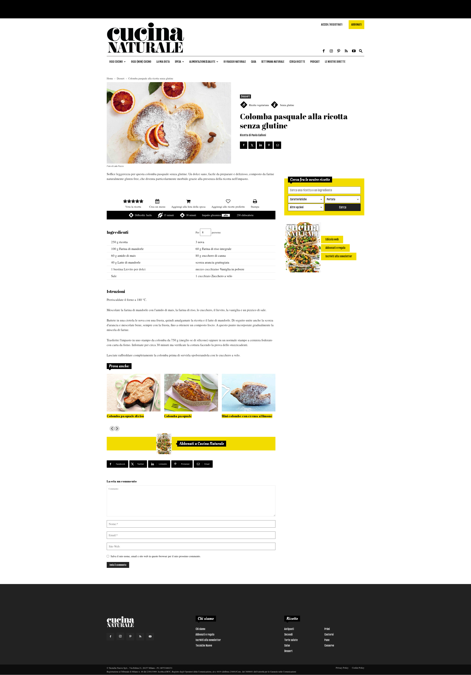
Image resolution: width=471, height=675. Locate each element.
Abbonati (356, 24)
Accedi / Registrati (331, 24)
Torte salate (291, 640)
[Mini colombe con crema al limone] (248, 392)
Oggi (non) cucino (141, 61)
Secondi (288, 634)
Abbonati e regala (205, 634)
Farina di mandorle (131, 249)
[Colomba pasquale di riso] (133, 392)
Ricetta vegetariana (259, 105)
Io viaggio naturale (235, 61)
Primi (327, 629)
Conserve (329, 645)
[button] (360, 51)
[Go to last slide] (112, 428)
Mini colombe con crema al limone (247, 416)
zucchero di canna (214, 255)
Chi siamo (200, 629)
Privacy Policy (342, 667)
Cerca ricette (297, 61)
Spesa (178, 61)
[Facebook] (323, 51)
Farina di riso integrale (216, 249)
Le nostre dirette (335, 61)
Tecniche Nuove (204, 645)
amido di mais (127, 255)
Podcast (315, 61)
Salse (287, 645)
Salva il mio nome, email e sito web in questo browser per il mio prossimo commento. (156, 556)
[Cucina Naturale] (145, 54)
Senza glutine (287, 105)
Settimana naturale (272, 61)
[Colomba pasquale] (191, 392)
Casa (253, 61)
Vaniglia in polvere (232, 269)
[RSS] (346, 51)
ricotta (123, 242)
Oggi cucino (116, 61)
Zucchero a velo (221, 276)
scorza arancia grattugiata (212, 262)
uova (201, 242)
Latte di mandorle (129, 262)
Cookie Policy (358, 667)
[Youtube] (353, 51)
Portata (331, 199)
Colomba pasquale (178, 416)
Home (110, 78)
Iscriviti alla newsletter (208, 640)
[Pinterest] (338, 51)
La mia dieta (163, 61)
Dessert (120, 78)
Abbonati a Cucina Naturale (201, 443)
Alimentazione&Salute (202, 61)
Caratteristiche (298, 199)
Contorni (329, 634)
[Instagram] (331, 51)
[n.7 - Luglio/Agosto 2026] (164, 443)
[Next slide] (117, 428)
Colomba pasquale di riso (125, 416)
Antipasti (289, 629)
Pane (327, 640)
